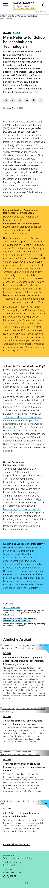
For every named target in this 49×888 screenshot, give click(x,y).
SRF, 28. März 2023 (11, 607)
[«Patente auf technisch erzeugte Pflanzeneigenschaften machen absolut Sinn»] (24, 753)
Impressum (8, 869)
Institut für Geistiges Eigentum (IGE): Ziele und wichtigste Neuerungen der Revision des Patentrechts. (24, 613)
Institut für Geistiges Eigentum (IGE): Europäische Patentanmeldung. (20, 619)
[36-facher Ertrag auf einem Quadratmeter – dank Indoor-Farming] (24, 710)
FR (41, 12)
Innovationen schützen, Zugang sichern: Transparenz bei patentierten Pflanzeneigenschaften (23, 661)
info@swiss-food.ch (12, 862)
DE (37, 12)
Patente (7, 32)
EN (45, 12)
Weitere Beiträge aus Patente (16, 844)
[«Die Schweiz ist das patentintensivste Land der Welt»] (24, 802)
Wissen (16, 32)
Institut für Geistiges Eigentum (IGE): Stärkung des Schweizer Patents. (24, 625)
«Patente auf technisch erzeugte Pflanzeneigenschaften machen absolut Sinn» (24, 767)
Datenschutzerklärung (12, 872)
